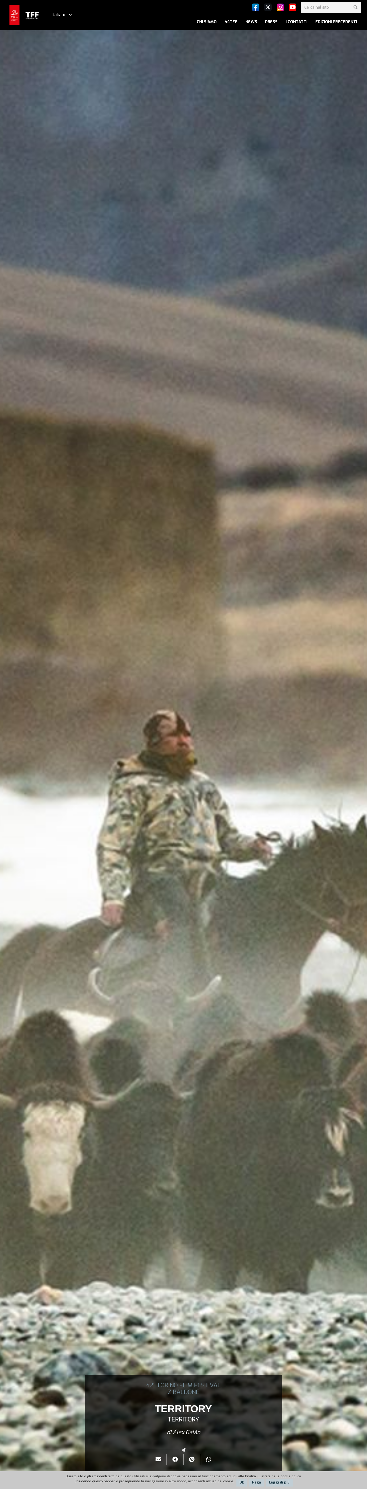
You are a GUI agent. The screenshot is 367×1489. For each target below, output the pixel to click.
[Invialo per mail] (158, 1459)
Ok (241, 1482)
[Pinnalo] (192, 1459)
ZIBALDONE (183, 1392)
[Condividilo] (175, 1459)
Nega (256, 1482)
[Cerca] (355, 7)
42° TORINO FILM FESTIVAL (183, 1385)
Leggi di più (279, 1482)
